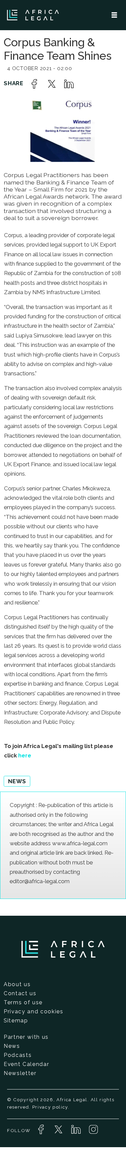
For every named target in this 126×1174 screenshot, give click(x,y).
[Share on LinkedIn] (69, 84)
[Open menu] (114, 15)
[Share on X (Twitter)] (52, 84)
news (17, 781)
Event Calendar (26, 1064)
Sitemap (16, 1020)
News (12, 1046)
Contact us (20, 993)
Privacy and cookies (34, 1011)
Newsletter (20, 1073)
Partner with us (26, 1037)
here (24, 755)
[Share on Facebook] (34, 84)
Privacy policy (50, 1107)
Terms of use (23, 1002)
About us (17, 984)
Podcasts (18, 1055)
